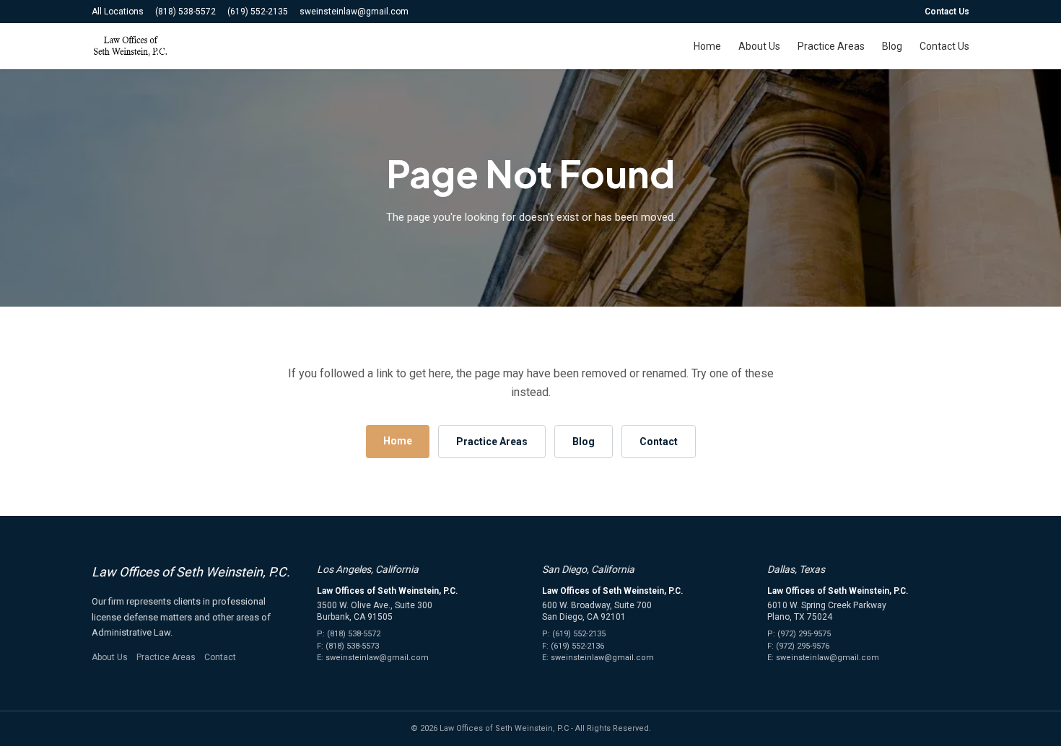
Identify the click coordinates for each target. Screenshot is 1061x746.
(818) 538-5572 (185, 11)
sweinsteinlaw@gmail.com (354, 11)
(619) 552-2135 (257, 11)
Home (707, 46)
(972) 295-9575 (804, 634)
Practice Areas (831, 46)
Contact (658, 441)
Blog (892, 46)
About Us (759, 46)
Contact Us (947, 11)
